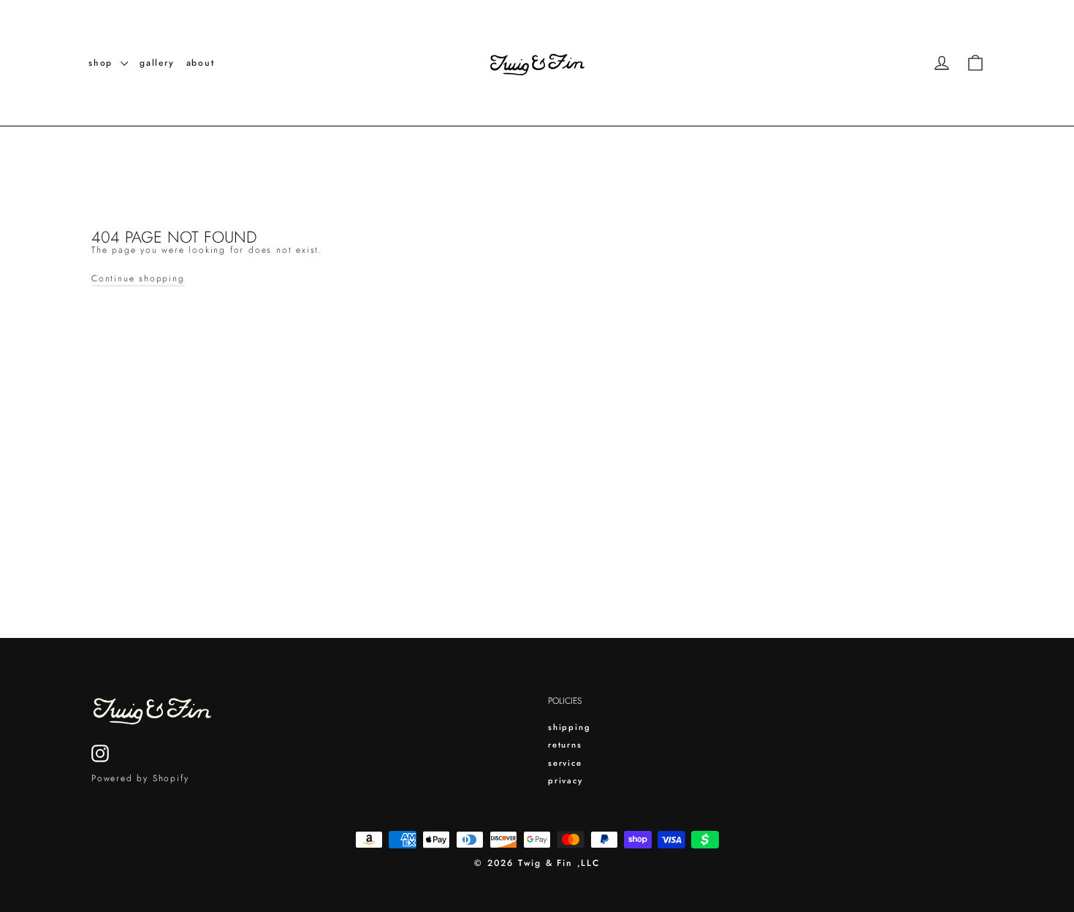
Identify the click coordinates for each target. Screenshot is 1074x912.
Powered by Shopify (139, 778)
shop (102, 62)
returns (565, 744)
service (565, 763)
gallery (157, 62)
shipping (569, 727)
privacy (565, 780)
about (200, 62)
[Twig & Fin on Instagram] (100, 753)
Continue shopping (138, 278)
